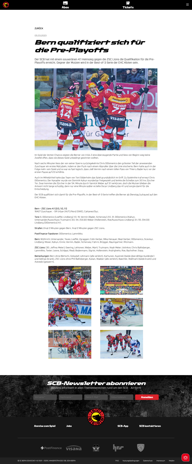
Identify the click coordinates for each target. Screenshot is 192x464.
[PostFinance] (51, 448)
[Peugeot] (141, 448)
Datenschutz (148, 461)
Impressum (160, 461)
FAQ (117, 461)
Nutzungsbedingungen (131, 461)
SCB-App (123, 426)
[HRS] (118, 448)
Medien (171, 461)
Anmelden (147, 397)
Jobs (69, 426)
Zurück (39, 28)
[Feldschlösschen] (96, 448)
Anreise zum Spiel (44, 426)
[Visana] (73, 448)
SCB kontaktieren (150, 426)
